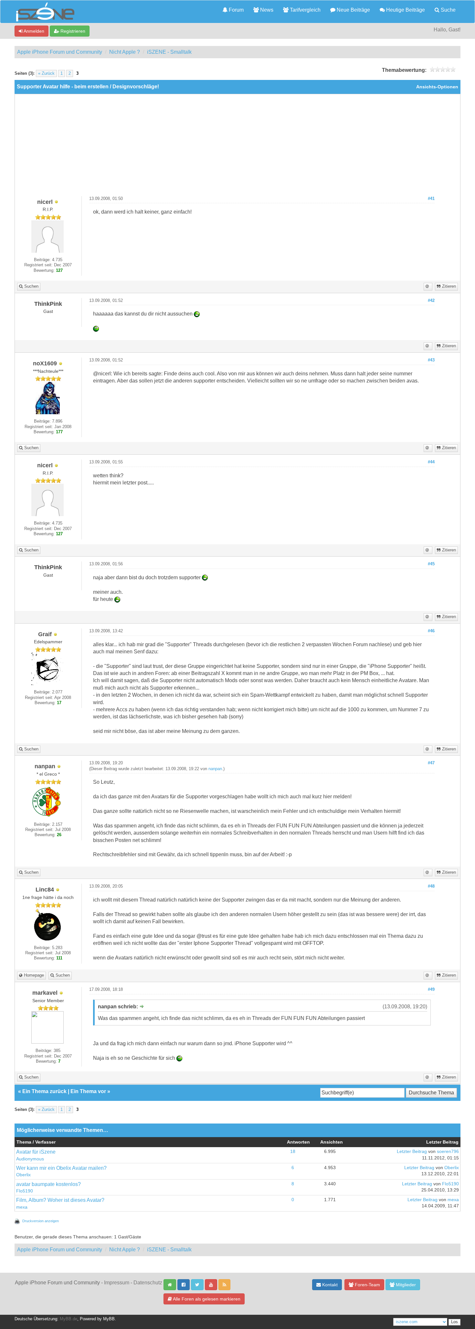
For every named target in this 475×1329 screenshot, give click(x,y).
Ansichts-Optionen (437, 86)
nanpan (215, 769)
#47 (431, 763)
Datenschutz (147, 1282)
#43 (431, 360)
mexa (21, 1207)
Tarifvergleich (305, 10)
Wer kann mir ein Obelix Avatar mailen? (61, 1168)
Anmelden (33, 31)
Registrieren (72, 31)
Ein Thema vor (88, 1091)
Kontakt (329, 1284)
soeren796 (448, 1151)
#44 (431, 462)
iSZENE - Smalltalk (169, 52)
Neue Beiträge (352, 10)
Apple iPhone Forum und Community (59, 52)
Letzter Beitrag (412, 1151)
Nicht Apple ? (124, 52)
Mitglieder (405, 1284)
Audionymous (30, 1159)
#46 (431, 631)
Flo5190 (24, 1191)
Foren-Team (367, 1284)
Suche (447, 10)
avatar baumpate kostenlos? (48, 1184)
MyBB (109, 1319)
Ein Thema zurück (44, 1091)
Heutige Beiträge (405, 10)
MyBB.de (68, 1319)
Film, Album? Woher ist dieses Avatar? (60, 1200)
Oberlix (23, 1174)
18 (292, 1151)
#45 (431, 564)
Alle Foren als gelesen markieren (206, 1298)
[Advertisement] (237, 147)
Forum (235, 10)
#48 (431, 886)
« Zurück (46, 73)
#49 (431, 989)
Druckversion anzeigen (40, 1221)
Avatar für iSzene (36, 1152)
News (266, 10)
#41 (431, 198)
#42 (431, 300)
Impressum (116, 1282)
